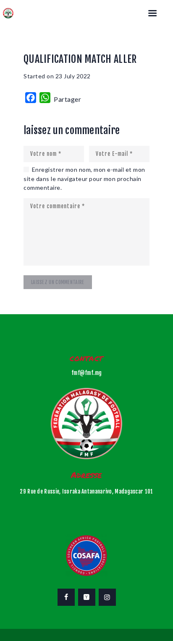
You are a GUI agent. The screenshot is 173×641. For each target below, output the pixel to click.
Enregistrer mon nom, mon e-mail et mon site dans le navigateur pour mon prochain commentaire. (84, 178)
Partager (67, 99)
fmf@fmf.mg (86, 373)
